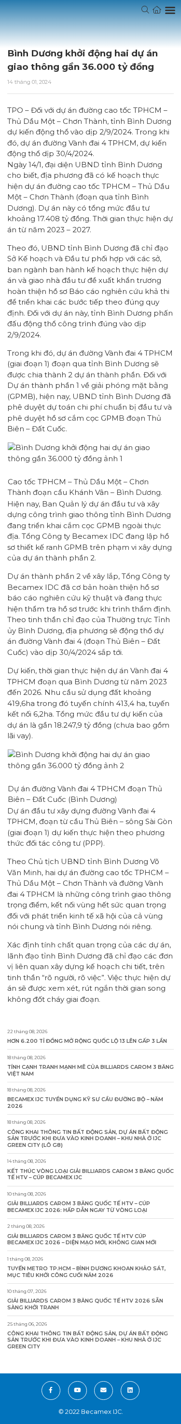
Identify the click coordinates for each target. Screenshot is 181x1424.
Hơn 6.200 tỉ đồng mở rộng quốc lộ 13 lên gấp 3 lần (87, 1041)
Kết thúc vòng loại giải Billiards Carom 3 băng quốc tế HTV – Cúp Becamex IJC (90, 1174)
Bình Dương (106, 248)
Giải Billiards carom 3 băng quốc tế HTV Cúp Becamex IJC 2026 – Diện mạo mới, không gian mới (81, 1239)
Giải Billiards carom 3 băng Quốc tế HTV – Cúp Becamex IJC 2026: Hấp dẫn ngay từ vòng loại (78, 1206)
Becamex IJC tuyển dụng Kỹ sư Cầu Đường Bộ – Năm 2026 (85, 1102)
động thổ (39, 323)
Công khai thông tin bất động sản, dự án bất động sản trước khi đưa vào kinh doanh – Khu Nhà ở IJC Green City (87, 1340)
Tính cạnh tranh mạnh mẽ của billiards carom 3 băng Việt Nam (90, 1070)
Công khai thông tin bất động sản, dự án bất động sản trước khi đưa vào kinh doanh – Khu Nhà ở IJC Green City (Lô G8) (87, 1138)
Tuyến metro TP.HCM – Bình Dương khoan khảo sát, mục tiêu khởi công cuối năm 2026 (86, 1271)
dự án (35, 186)
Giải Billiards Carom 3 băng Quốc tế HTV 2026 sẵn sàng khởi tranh (85, 1304)
